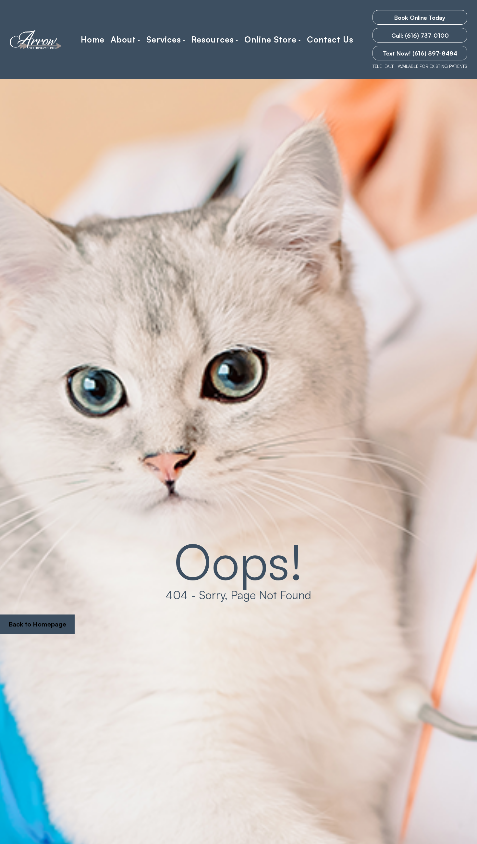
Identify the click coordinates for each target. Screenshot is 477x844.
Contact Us (330, 39)
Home (92, 39)
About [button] (123, 39)
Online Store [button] (270, 39)
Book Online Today (420, 17)
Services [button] (163, 39)
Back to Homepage (37, 624)
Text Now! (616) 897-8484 (420, 53)
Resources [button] (212, 39)
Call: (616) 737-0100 (420, 35)
